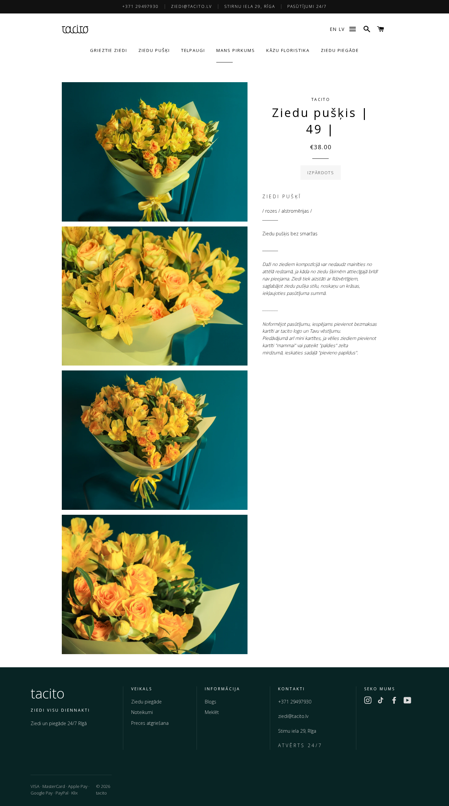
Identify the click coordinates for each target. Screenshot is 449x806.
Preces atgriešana (150, 723)
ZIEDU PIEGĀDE (340, 50)
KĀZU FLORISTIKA (288, 50)
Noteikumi (142, 712)
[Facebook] (394, 701)
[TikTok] (381, 701)
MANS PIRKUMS (235, 50)
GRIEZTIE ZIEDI (108, 50)
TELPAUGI (193, 50)
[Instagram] (367, 701)
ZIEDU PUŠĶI (154, 50)
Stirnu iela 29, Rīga (249, 6)
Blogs (210, 702)
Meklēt (212, 712)
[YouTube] (407, 701)
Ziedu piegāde (146, 702)
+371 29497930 (140, 6)
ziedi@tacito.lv (191, 6)
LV (341, 29)
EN (333, 29)
